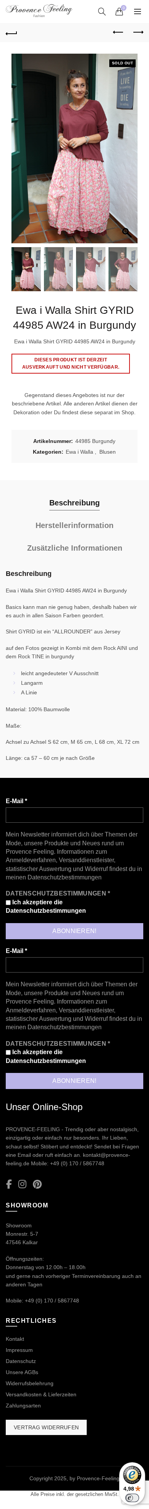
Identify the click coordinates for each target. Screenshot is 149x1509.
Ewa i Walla (79, 452)
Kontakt (15, 1339)
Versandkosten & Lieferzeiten (41, 1394)
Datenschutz (21, 1361)
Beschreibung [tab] (74, 503)
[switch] (132, 1498)
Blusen (107, 452)
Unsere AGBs (22, 1372)
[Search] (102, 11)
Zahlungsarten (23, 1405)
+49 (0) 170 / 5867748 (77, 1163)
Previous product (118, 32)
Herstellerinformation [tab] (74, 525)
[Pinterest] (37, 1184)
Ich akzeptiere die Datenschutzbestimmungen (46, 906)
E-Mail (16, 801)
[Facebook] (9, 1184)
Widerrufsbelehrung (29, 1383)
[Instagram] (22, 1184)
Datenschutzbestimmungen (65, 877)
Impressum (19, 1350)
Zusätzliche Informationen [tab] (74, 548)
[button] (128, 152)
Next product (137, 32)
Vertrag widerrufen (46, 1427)
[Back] (11, 32)
